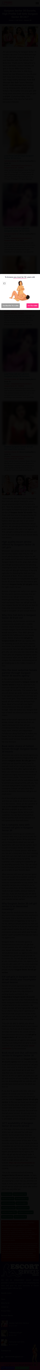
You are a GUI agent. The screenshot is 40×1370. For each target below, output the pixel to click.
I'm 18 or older (32, 305)
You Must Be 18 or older (11, 305)
